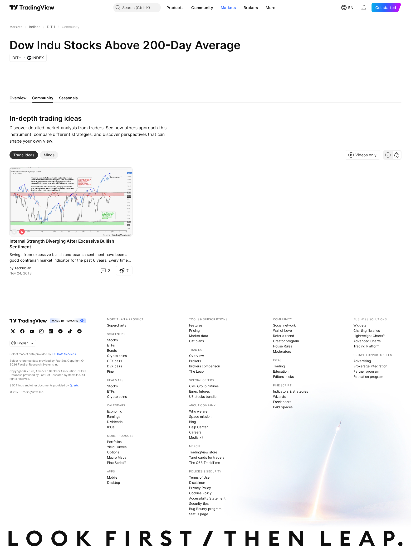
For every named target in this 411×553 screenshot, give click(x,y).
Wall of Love (282, 330)
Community (202, 7)
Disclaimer (197, 483)
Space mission (200, 416)
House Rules (282, 346)
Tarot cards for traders (206, 457)
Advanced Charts (367, 341)
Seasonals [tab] (68, 98)
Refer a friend (283, 336)
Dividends (114, 422)
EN (350, 7)
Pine (110, 371)
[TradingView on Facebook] (22, 331)
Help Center (198, 427)
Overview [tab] (18, 98)
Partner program (366, 371)
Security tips (199, 503)
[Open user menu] (364, 7)
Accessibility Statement (207, 498)
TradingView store (203, 452)
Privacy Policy (200, 488)
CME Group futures (204, 386)
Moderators (282, 351)
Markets (228, 7)
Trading (279, 366)
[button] (187, 7)
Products (175, 7)
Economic (114, 411)
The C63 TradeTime (204, 463)
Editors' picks (283, 377)
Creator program (286, 341)
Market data (198, 336)
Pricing (194, 330)
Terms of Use (199, 477)
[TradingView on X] (13, 331)
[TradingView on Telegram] (60, 331)
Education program (368, 377)
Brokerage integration (370, 366)
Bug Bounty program (205, 509)
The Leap (196, 371)
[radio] (388, 155)
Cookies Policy (200, 493)
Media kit (196, 437)
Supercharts (116, 325)
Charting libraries (366, 330)
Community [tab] (42, 98)
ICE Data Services (64, 354)
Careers (195, 432)
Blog (192, 422)
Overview (196, 356)
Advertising (362, 361)
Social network (284, 325)
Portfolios (114, 442)
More (270, 7)
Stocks (112, 340)
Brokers (251, 7)
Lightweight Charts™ (369, 336)
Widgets (359, 325)
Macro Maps (116, 457)
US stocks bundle (202, 396)
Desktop (113, 483)
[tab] (24, 155)
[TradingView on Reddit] (79, 331)
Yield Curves (117, 447)
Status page (198, 514)
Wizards (279, 396)
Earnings (113, 416)
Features (195, 325)
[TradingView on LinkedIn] (51, 331)
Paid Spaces (283, 407)
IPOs (110, 427)
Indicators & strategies (290, 391)
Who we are (198, 411)
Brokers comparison (204, 366)
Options (113, 452)
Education (281, 371)
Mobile (112, 477)
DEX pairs (114, 366)
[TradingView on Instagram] (41, 331)
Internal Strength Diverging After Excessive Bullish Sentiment (62, 244)
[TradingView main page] (32, 7)
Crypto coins (117, 356)
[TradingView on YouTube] (32, 331)
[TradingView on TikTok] (70, 331)
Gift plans (196, 341)
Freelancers (282, 402)
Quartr (74, 385)
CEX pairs (114, 361)
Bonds (112, 350)
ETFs (111, 345)
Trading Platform (366, 346)
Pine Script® (116, 463)
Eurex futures (199, 391)
